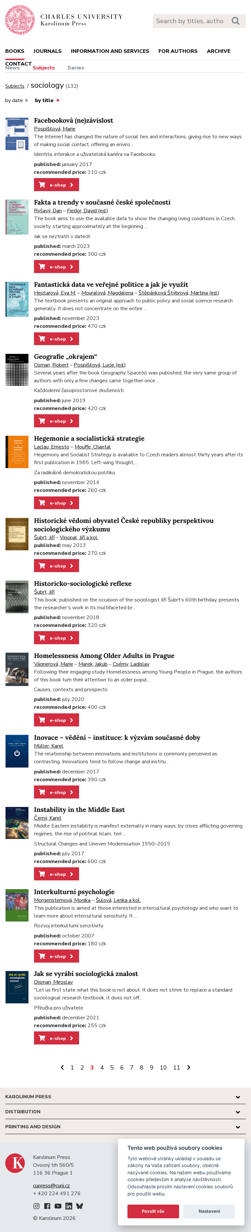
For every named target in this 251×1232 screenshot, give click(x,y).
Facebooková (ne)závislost (73, 120)
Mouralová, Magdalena (107, 293)
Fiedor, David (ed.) (87, 210)
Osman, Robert (51, 365)
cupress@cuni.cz (51, 1185)
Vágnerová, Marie (53, 664)
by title (44, 100)
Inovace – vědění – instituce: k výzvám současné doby (117, 738)
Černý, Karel (47, 818)
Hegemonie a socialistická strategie (89, 438)
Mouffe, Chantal (93, 446)
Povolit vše (153, 1211)
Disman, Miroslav (53, 982)
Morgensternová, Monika (62, 900)
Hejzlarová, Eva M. (55, 293)
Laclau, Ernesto (51, 446)
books (15, 51)
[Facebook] (47, 1207)
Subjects (44, 67)
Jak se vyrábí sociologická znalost (86, 974)
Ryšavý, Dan (48, 210)
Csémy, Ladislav (131, 664)
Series (76, 67)
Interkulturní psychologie (74, 892)
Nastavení (209, 1211)
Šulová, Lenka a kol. (118, 900)
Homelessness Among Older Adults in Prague (104, 656)
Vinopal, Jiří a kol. (79, 537)
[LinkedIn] (68, 1207)
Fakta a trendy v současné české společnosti (102, 202)
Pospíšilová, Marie (54, 128)
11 (176, 1068)
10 (163, 1068)
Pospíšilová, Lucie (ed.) (100, 365)
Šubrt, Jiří (44, 537)
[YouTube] (58, 1207)
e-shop (57, 185)
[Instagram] (36, 1207)
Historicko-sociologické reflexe (83, 584)
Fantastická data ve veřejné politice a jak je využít (111, 285)
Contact (18, 64)
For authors (178, 51)
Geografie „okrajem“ (65, 357)
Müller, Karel (48, 746)
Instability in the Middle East (79, 810)
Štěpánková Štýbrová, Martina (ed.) (179, 293)
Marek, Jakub (93, 664)
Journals (48, 51)
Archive (218, 51)
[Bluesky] (79, 1207)
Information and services (110, 51)
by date (14, 100)
